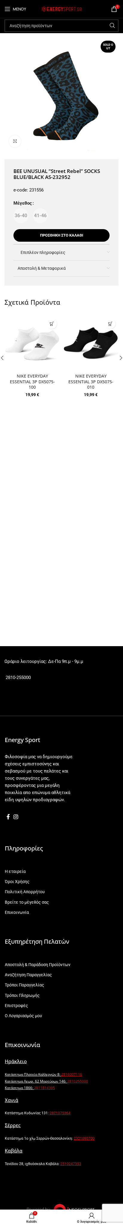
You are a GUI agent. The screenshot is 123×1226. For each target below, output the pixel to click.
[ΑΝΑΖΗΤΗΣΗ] (112, 25)
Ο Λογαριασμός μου (23, 1015)
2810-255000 (17, 677)
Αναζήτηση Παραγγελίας (28, 974)
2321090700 (84, 1138)
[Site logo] (61, 8)
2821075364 (60, 1113)
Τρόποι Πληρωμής (22, 995)
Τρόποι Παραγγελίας (24, 985)
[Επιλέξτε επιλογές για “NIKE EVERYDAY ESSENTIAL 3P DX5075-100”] (52, 323)
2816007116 (71, 1074)
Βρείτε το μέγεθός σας (27, 902)
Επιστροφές (16, 1005)
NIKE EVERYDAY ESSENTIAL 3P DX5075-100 (32, 381)
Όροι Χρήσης (17, 881)
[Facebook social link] (8, 816)
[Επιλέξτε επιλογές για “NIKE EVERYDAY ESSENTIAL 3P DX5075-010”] (110, 323)
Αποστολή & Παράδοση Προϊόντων (37, 964)
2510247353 (70, 1164)
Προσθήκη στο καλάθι (61, 235)
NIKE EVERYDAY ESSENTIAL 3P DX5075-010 (90, 381)
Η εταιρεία (15, 871)
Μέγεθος (22, 203)
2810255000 (77, 1081)
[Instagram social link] (16, 816)
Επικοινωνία (17, 912)
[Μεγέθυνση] (15, 141)
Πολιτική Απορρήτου (25, 891)
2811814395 (44, 1087)
